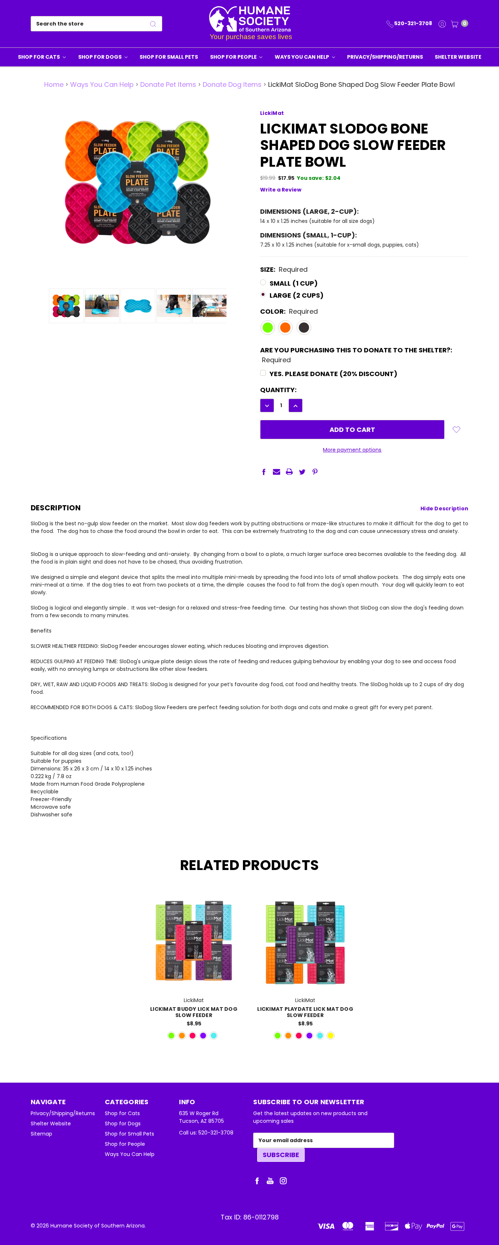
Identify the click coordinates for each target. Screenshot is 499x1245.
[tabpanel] (194, 966)
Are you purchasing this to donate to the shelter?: (356, 354)
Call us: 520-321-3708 (206, 1132)
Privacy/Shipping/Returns (385, 57)
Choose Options (194, 980)
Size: (284, 269)
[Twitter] (302, 471)
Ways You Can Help (302, 57)
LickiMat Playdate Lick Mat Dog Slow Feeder (305, 1012)
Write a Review (280, 189)
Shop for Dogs (100, 57)
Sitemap (41, 1133)
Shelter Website (458, 57)
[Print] (289, 471)
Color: (289, 311)
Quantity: (278, 389)
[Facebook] (263, 471)
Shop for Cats (39, 57)
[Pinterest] (315, 471)
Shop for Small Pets (169, 57)
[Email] (276, 471)
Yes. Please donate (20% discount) (333, 373)
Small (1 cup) (294, 283)
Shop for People (234, 57)
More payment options (352, 449)
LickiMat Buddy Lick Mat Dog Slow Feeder (193, 1012)
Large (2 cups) (297, 295)
